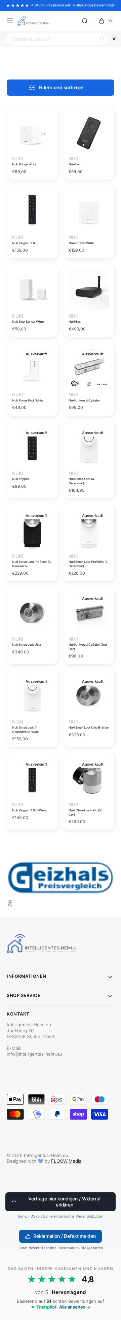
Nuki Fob (75, 164)
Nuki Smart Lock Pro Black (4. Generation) (32, 564)
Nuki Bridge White (24, 164)
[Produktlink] (32, 143)
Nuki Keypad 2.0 (23, 243)
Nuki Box (75, 321)
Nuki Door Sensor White (28, 321)
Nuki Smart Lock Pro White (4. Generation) (89, 564)
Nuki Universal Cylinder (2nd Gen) (88, 647)
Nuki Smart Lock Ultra (26, 644)
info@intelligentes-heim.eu (34, 1054)
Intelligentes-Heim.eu (46, 1155)
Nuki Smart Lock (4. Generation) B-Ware (25, 730)
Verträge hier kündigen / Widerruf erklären (64, 1202)
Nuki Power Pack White (27, 400)
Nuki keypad (20, 479)
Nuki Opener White (81, 243)
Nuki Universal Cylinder (84, 400)
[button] (10, 20)
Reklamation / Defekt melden (64, 1236)
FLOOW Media (66, 1161)
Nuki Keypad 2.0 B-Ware (29, 810)
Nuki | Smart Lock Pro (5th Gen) (86, 812)
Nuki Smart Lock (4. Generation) (82, 481)
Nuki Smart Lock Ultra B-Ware (89, 727)
